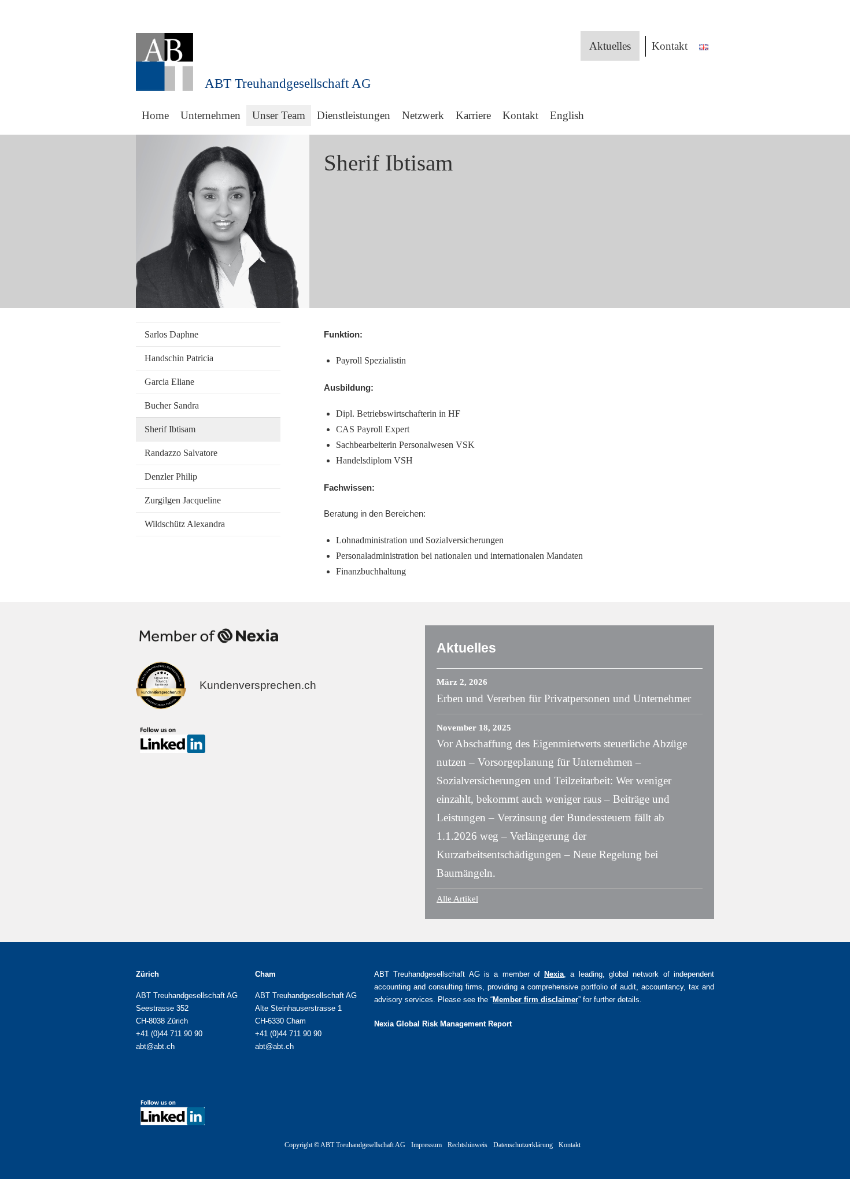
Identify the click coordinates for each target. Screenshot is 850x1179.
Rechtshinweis (467, 1145)
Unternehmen (210, 115)
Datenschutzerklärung (523, 1145)
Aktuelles (610, 46)
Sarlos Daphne (171, 334)
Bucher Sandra (172, 405)
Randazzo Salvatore (181, 453)
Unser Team (278, 115)
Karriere (473, 115)
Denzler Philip (171, 476)
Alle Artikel (457, 898)
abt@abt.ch (155, 1046)
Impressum (426, 1145)
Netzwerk (423, 115)
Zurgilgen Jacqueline (183, 500)
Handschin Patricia (179, 358)
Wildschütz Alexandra (185, 524)
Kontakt (670, 46)
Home (155, 115)
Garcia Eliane (169, 382)
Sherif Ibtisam (170, 429)
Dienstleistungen (353, 115)
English (567, 115)
